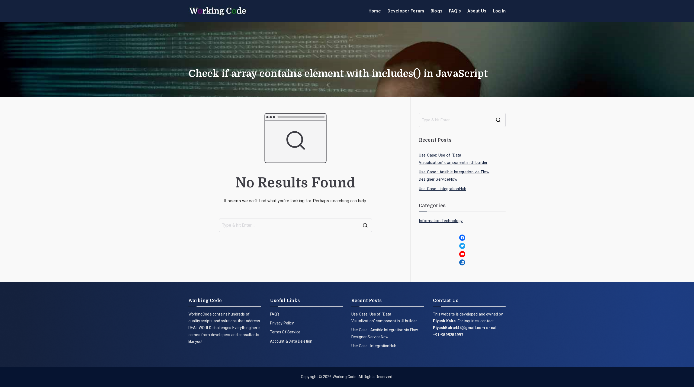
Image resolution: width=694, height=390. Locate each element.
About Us (476, 11)
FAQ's (455, 11)
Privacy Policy (282, 323)
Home (374, 11)
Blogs (436, 11)
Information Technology (441, 220)
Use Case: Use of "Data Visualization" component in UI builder (453, 159)
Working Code (345, 377)
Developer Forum (405, 11)
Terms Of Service (285, 332)
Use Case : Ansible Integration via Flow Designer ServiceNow (454, 176)
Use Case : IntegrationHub (442, 188)
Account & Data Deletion (291, 341)
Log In (499, 11)
